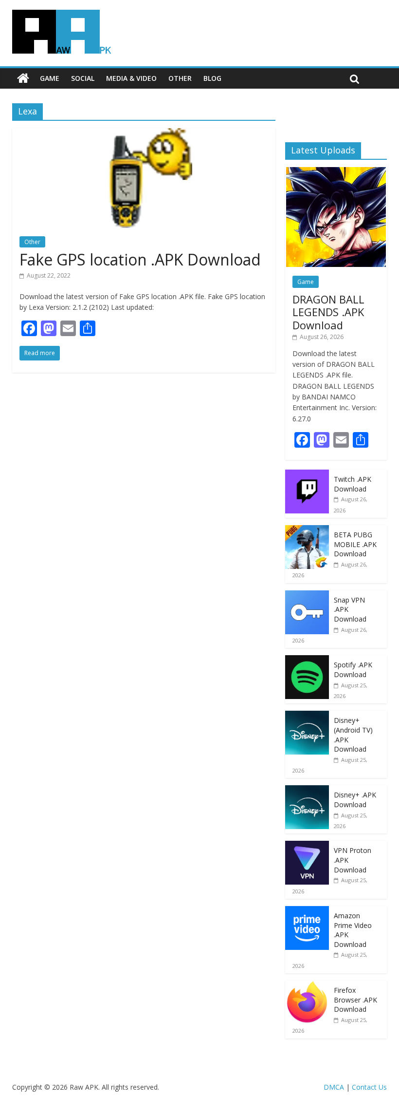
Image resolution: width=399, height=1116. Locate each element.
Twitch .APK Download (352, 483)
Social (82, 78)
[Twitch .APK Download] (307, 474)
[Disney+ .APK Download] (307, 790)
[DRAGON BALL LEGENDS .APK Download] (336, 172)
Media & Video (131, 78)
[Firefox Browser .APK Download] (307, 985)
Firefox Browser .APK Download (355, 999)
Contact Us (369, 1087)
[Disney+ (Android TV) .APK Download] (307, 715)
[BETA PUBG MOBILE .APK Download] (307, 530)
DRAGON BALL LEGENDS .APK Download (328, 312)
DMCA (334, 1087)
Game (49, 78)
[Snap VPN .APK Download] (307, 595)
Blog (212, 78)
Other (180, 78)
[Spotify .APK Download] (307, 660)
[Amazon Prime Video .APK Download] (307, 911)
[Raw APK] (23, 78)
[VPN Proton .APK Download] (307, 846)
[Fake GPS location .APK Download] (144, 134)
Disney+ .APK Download (355, 799)
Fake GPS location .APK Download (140, 259)
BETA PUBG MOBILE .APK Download (355, 544)
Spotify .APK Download (353, 669)
